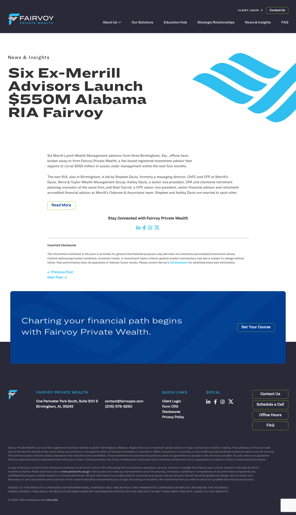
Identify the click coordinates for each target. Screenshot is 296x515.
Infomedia (52, 500)
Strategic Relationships (215, 22)
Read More (61, 205)
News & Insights (258, 22)
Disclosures (171, 412)
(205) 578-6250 (118, 406)
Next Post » (57, 277)
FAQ (284, 22)
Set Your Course (256, 327)
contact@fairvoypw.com (124, 401)
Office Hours (270, 415)
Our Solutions (142, 22)
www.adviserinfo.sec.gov (76, 471)
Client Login (248, 10)
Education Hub (175, 22)
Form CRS (170, 406)
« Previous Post (60, 272)
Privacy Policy (173, 417)
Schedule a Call (270, 405)
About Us (110, 22)
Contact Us (277, 10)
